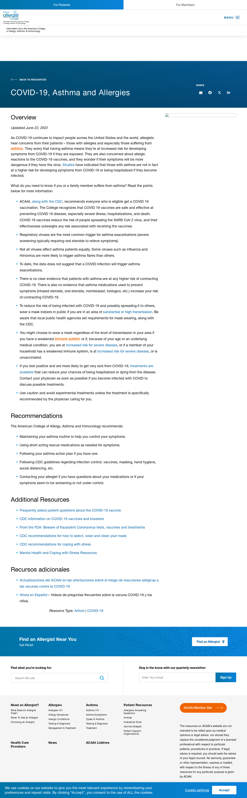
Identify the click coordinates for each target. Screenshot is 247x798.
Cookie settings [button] (197, 790)
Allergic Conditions (58, 719)
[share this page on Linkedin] (228, 92)
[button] (237, 17)
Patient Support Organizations (132, 732)
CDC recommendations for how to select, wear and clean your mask (73, 536)
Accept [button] (224, 790)
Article (79, 610)
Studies (68, 165)
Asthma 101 (92, 710)
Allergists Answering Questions (135, 712)
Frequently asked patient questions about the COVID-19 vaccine (70, 510)
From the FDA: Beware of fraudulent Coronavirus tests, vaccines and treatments (82, 527)
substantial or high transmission (127, 312)
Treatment (91, 728)
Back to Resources (33, 79)
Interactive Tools (133, 722)
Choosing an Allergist (23, 722)
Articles (128, 717)
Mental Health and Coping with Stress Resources (58, 553)
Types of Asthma (95, 719)
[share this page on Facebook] (210, 92)
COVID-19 (95, 610)
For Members (185, 5)
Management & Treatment (62, 728)
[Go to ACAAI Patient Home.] (16, 17)
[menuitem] (27, 716)
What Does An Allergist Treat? (23, 712)
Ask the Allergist (133, 726)
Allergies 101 (55, 710)
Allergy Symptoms (58, 714)
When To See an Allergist (24, 717)
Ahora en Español (33, 595)
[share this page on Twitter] (219, 92)
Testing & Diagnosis (59, 723)
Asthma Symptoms (96, 714)
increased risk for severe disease (91, 345)
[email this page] (200, 92)
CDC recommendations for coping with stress (55, 544)
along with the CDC (47, 201)
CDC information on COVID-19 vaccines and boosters (62, 519)
